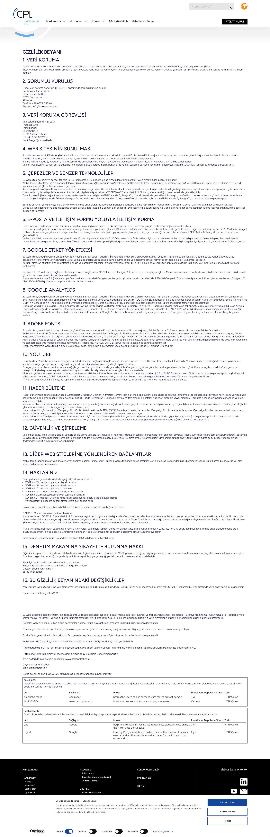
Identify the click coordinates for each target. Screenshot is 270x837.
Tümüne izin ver (227, 802)
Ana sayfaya (30, 769)
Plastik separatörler (91, 792)
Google (73, 724)
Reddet (227, 821)
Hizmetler (76, 21)
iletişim (141, 786)
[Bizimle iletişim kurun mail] (244, 791)
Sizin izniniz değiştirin (34, 667)
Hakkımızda (53, 21)
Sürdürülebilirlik (118, 21)
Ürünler (95, 21)
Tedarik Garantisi (90, 780)
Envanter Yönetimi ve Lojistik (96, 777)
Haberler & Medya (143, 21)
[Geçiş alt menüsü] (64, 21)
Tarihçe (28, 781)
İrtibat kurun (234, 21)
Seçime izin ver (227, 811)
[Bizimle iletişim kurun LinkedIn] (244, 782)
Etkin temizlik (89, 773)
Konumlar (29, 785)
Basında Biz (144, 778)
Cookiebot (76, 673)
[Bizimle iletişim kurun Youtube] (234, 791)
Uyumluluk (30, 792)
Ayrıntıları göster (161, 831)
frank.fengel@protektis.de (37, 140)
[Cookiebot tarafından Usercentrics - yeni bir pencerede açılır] (37, 831)
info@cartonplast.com (45, 106)
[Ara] (229, 6)
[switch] (93, 831)
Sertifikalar (30, 788)
